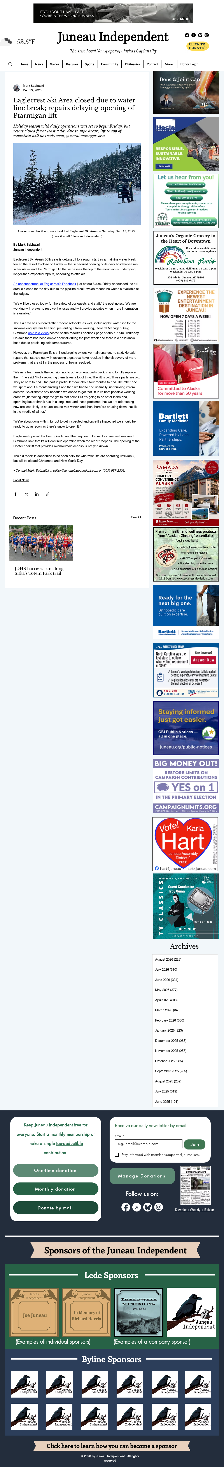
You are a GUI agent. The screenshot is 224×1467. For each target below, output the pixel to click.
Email (119, 1136)
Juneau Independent (113, 37)
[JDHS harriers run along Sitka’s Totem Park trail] (41, 543)
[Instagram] (158, 1207)
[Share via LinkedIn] (37, 494)
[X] (136, 1207)
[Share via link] (48, 494)
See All (136, 517)
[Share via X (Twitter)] (26, 494)
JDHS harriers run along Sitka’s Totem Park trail (39, 571)
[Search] (10, 64)
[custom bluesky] (147, 1207)
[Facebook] (125, 1207)
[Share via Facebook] (15, 494)
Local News (21, 480)
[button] (55, 1170)
